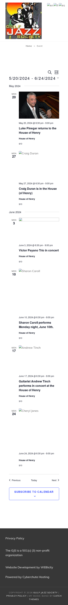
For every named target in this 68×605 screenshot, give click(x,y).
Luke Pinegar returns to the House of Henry (37, 130)
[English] (50, 5)
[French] (56, 5)
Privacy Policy (14, 538)
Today (34, 480)
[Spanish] (62, 5)
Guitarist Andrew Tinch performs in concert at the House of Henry (36, 385)
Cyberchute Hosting (35, 577)
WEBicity (47, 567)
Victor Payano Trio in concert (39, 250)
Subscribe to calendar (33, 492)
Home (29, 46)
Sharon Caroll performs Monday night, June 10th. (36, 324)
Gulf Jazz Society (45, 592)
